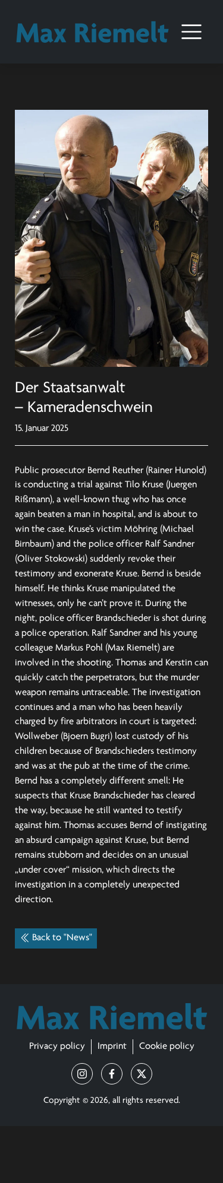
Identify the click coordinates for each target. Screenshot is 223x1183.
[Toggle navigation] (191, 32)
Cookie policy (166, 1046)
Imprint (112, 1046)
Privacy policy (57, 1046)
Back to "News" (62, 938)
